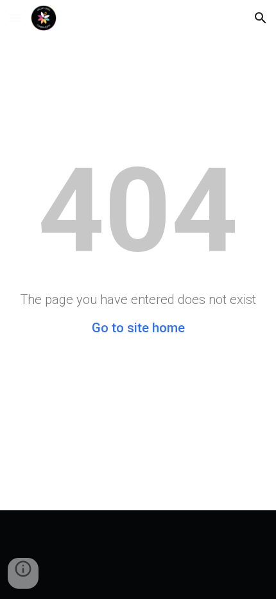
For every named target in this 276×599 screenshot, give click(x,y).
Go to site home (138, 327)
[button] (15, 17)
